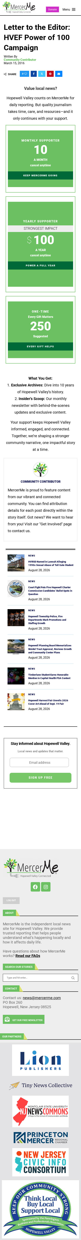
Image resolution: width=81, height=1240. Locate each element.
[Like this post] (25, 74)
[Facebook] (35, 887)
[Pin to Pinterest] (50, 74)
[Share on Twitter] (41, 74)
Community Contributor (20, 59)
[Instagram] (45, 887)
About (9, 912)
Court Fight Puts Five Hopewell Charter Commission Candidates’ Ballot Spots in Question (50, 591)
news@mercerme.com (42, 998)
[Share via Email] (58, 74)
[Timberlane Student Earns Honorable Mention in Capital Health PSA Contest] (16, 675)
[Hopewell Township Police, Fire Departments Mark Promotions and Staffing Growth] (16, 617)
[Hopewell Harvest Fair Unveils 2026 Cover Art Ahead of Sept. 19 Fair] (16, 701)
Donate (52, 9)
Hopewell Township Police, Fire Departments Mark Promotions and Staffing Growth (47, 620)
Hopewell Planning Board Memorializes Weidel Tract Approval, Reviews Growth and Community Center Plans (50, 649)
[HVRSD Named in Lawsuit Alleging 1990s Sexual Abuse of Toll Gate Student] (16, 562)
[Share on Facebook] (34, 74)
